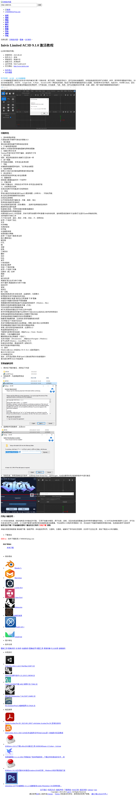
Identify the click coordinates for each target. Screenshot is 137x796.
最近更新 (83, 790)
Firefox (57, 794)
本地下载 (10, 548)
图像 (21, 39)
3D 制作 (28, 39)
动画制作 (25, 648)
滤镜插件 (62, 648)
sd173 (69, 792)
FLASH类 (54, 648)
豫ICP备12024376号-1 (99, 794)
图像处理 (32, 648)
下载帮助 (67, 790)
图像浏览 (11, 648)
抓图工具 (39, 648)
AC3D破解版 (20, 78)
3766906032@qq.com (12, 12)
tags (95, 790)
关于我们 (43, 790)
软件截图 (8, 72)
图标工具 (4, 648)
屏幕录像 (47, 648)
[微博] (7, 10)
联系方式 (51, 790)
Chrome (50, 794)
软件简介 (8, 70)
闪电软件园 (13, 39)
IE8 (37, 794)
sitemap (90, 790)
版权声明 (59, 790)
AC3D (11, 78)
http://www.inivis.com (21, 66)
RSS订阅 (75, 790)
